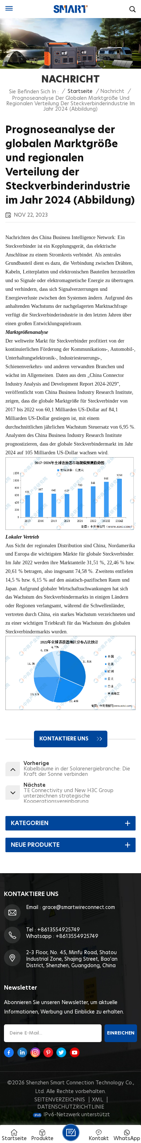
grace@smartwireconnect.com (78, 907)
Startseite (80, 91)
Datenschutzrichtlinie (70, 1107)
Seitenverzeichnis (59, 1099)
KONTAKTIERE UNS (64, 739)
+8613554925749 (58, 929)
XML (97, 1099)
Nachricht (112, 91)
